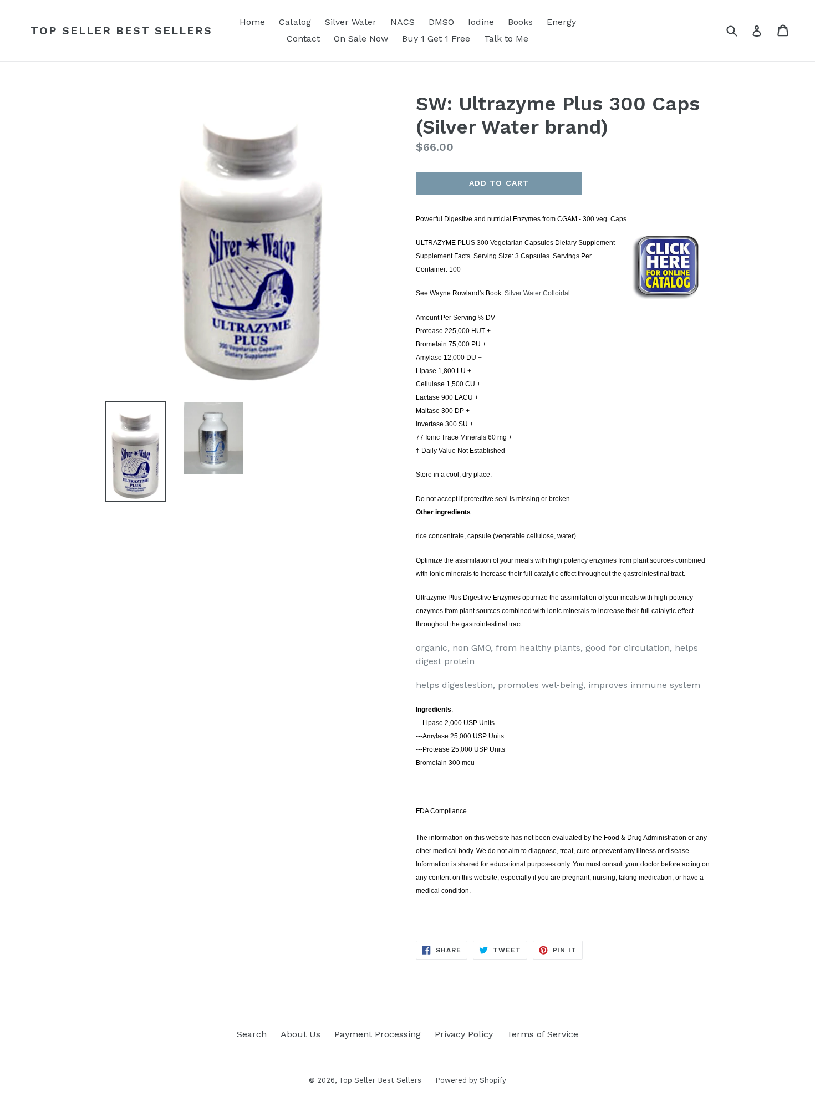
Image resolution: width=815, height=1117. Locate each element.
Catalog (295, 22)
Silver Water (350, 22)
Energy (561, 22)
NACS (402, 22)
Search (252, 1034)
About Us (300, 1034)
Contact (303, 38)
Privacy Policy (464, 1034)
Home (252, 22)
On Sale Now (361, 38)
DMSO (441, 22)
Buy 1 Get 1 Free (436, 38)
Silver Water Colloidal (537, 293)
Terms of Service (542, 1034)
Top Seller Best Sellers (121, 30)
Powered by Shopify (470, 1080)
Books (520, 22)
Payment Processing (377, 1034)
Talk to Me (506, 38)
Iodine (481, 22)
